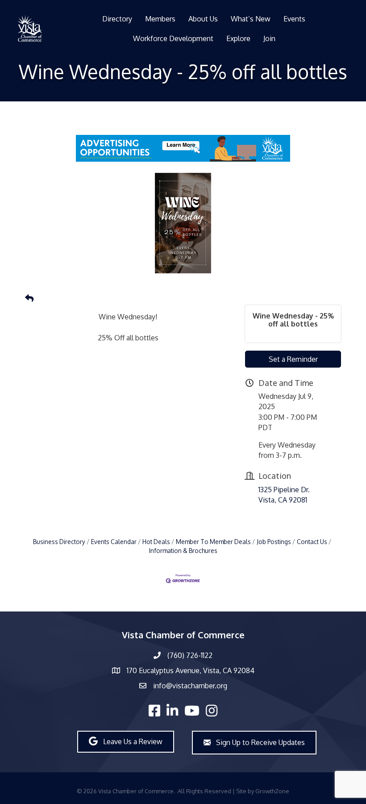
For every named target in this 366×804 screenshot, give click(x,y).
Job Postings (274, 541)
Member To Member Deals (213, 541)
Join (269, 38)
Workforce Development (173, 38)
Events (294, 18)
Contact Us (312, 541)
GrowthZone (272, 791)
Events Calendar (114, 541)
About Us (203, 18)
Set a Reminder (293, 359)
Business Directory (59, 541)
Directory (117, 18)
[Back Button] (29, 298)
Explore (238, 38)
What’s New (250, 18)
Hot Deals (156, 541)
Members (160, 18)
